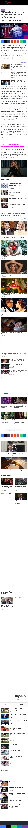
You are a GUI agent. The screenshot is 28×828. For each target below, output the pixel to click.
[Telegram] (24, 41)
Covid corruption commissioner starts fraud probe (20, 502)
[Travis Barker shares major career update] (4, 795)
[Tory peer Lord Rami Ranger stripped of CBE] (4, 200)
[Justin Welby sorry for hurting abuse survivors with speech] (7, 541)
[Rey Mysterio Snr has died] (4, 783)
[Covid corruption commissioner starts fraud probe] (21, 496)
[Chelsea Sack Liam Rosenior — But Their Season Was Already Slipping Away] (5, 716)
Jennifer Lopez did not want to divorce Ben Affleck (16, 805)
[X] (5, 41)
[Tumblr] (8, 41)
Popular (7, 704)
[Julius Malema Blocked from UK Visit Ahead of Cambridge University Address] (5, 728)
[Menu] (1, 3)
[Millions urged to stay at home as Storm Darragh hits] (21, 481)
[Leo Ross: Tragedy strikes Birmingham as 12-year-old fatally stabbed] (4, 185)
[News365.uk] (8, 2)
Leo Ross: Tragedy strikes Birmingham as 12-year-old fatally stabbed (17, 185)
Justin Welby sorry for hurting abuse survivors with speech (6, 592)
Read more (22, 215)
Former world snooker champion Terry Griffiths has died (20, 696)
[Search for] (26, 3)
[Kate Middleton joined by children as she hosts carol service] (7, 481)
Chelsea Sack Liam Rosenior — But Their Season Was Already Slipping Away (18, 716)
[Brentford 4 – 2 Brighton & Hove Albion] (5, 758)
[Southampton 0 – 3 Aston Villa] (5, 763)
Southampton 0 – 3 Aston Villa (17, 762)
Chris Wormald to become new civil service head (7, 606)
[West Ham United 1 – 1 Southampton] (5, 740)
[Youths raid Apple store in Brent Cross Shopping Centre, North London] (4, 192)
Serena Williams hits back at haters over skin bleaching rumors (17, 788)
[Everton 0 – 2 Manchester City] (5, 746)
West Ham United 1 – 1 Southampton (18, 739)
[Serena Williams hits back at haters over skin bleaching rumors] (4, 789)
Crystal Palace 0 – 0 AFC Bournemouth (15, 751)
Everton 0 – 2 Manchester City (17, 744)
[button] (14, 168)
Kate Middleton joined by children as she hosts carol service (7, 488)
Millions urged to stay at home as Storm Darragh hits (20, 488)
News (6, 6)
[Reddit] (15, 41)
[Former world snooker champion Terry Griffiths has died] (21, 645)
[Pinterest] (12, 41)
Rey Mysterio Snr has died (15, 781)
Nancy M (3, 20)
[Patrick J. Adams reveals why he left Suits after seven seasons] (4, 800)
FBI (20, 430)
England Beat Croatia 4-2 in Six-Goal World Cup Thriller (17, 709)
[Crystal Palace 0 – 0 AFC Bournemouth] (5, 752)
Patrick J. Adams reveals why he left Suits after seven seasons (17, 799)
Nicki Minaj (11, 149)
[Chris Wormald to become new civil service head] (7, 600)
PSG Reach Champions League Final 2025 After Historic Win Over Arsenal (18, 722)
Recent (21, 704)
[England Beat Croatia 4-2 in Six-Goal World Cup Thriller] (5, 710)
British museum (12, 430)
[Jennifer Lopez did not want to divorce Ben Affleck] (4, 806)
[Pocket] (18, 41)
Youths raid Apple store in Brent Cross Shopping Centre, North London (16, 192)
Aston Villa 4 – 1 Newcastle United (18, 733)
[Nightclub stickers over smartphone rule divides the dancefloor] (4, 205)
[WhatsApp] (21, 41)
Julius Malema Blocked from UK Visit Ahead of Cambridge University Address (17, 728)
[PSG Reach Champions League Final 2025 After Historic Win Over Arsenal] (5, 722)
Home (3, 6)
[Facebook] (2, 41)
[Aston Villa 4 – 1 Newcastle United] (5, 735)
